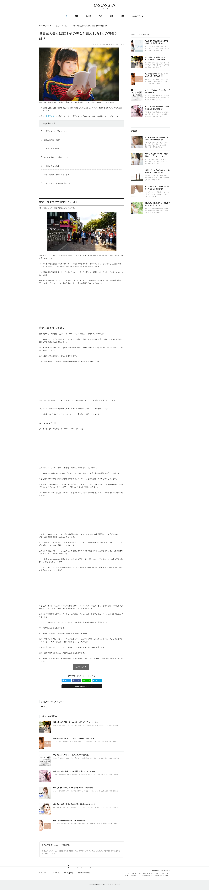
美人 (43, 706)
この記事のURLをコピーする (82, 686)
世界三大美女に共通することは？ (56, 131)
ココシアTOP (43, 872)
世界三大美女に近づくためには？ (56, 175)
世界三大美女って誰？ (52, 140)
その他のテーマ (137, 16)
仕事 (122, 16)
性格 (100, 16)
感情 (111, 16)
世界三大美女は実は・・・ (54, 166)
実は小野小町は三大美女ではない (56, 157)
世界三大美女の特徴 (51, 148)
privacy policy (68, 872)
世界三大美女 (51, 116)
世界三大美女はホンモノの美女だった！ (59, 183)
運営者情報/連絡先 (84, 872)
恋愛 (76, 16)
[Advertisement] (81, 302)
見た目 (88, 16)
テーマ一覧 (56, 872)
